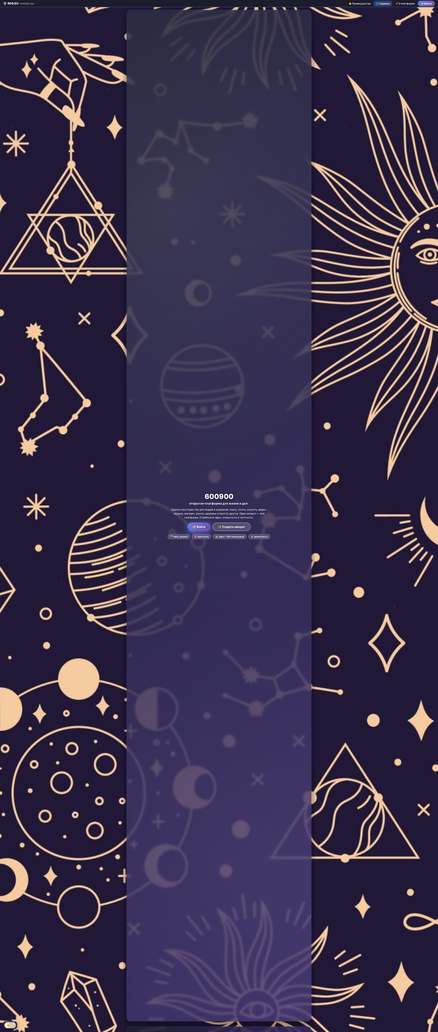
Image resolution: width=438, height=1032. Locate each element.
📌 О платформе (405, 3)
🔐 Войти (426, 3)
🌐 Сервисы (383, 3)
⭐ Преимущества (360, 3)
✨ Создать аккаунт (231, 526)
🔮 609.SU (18, 3)
